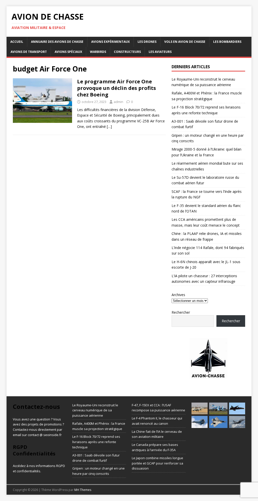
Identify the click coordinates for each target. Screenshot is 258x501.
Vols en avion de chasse (184, 42)
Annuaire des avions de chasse (57, 42)
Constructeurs (127, 52)
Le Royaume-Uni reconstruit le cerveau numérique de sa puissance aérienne (95, 410)
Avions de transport (29, 52)
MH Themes (82, 490)
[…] (109, 126)
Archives (178, 294)
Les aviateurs (160, 52)
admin (118, 101)
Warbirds (98, 52)
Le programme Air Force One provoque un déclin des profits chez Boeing (116, 88)
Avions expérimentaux (110, 42)
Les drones (147, 42)
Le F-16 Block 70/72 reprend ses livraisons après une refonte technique (96, 441)
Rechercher (181, 312)
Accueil (16, 42)
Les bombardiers (227, 42)
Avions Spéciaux (68, 52)
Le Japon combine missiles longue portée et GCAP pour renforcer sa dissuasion (157, 463)
